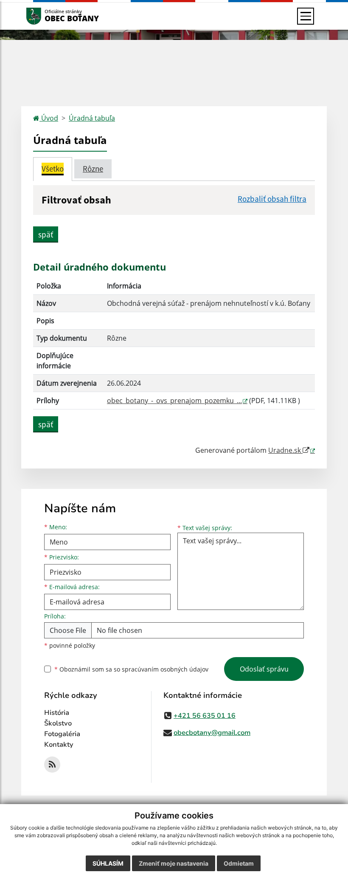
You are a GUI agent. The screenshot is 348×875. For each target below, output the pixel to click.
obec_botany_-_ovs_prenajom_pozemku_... (174, 400)
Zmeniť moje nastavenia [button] (173, 863)
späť (45, 234)
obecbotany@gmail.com (212, 732)
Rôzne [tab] (93, 169)
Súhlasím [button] (108, 863)
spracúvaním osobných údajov (165, 669)
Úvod (48, 118)
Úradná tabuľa (92, 118)
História (56, 712)
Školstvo (58, 723)
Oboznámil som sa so (131, 669)
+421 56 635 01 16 (205, 715)
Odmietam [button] (239, 863)
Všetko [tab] (53, 169)
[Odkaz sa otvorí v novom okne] (52, 764)
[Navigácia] (305, 16)
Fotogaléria (62, 734)
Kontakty (58, 744)
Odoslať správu (264, 669)
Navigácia (46, 16)
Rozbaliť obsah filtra (272, 199)
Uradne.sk (285, 450)
